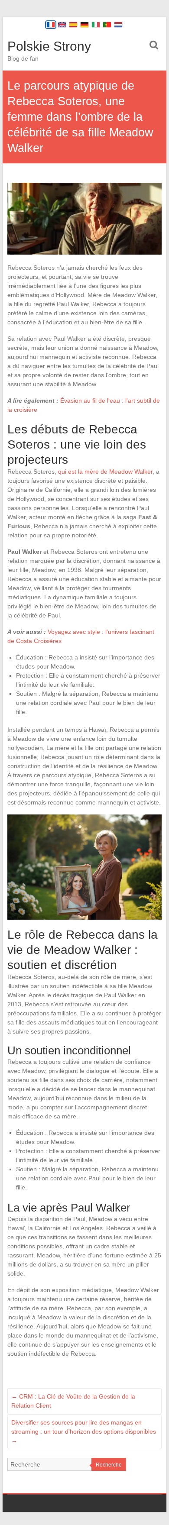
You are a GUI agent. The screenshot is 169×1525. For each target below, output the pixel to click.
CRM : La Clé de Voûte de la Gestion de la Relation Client (73, 1401)
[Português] (107, 25)
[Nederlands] (118, 25)
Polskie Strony (49, 46)
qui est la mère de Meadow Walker (105, 471)
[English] (62, 25)
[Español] (73, 25)
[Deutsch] (84, 25)
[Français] (50, 25)
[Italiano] (95, 25)
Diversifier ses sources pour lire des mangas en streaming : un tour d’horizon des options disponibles (83, 1431)
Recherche (109, 1465)
